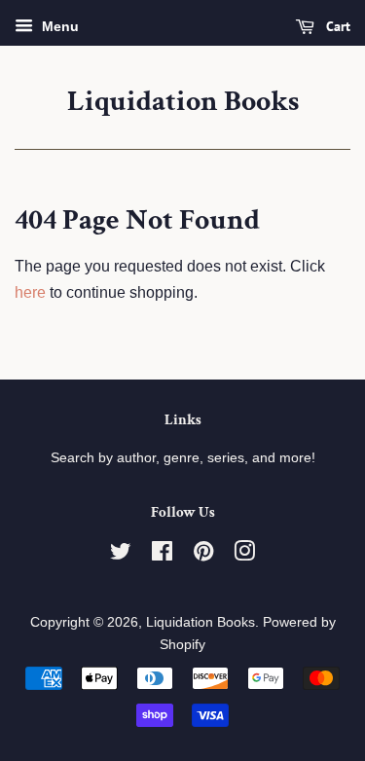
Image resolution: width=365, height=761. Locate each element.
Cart (336, 26)
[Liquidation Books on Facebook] (162, 555)
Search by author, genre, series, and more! (183, 458)
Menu (58, 26)
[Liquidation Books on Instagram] (244, 555)
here (30, 292)
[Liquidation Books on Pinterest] (203, 555)
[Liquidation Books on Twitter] (120, 555)
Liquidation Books (183, 102)
